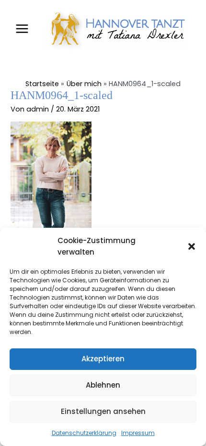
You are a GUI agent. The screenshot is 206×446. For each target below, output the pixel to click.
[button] (191, 246)
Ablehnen (103, 385)
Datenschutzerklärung (84, 433)
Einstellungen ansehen (103, 411)
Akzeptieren (103, 359)
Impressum (138, 433)
